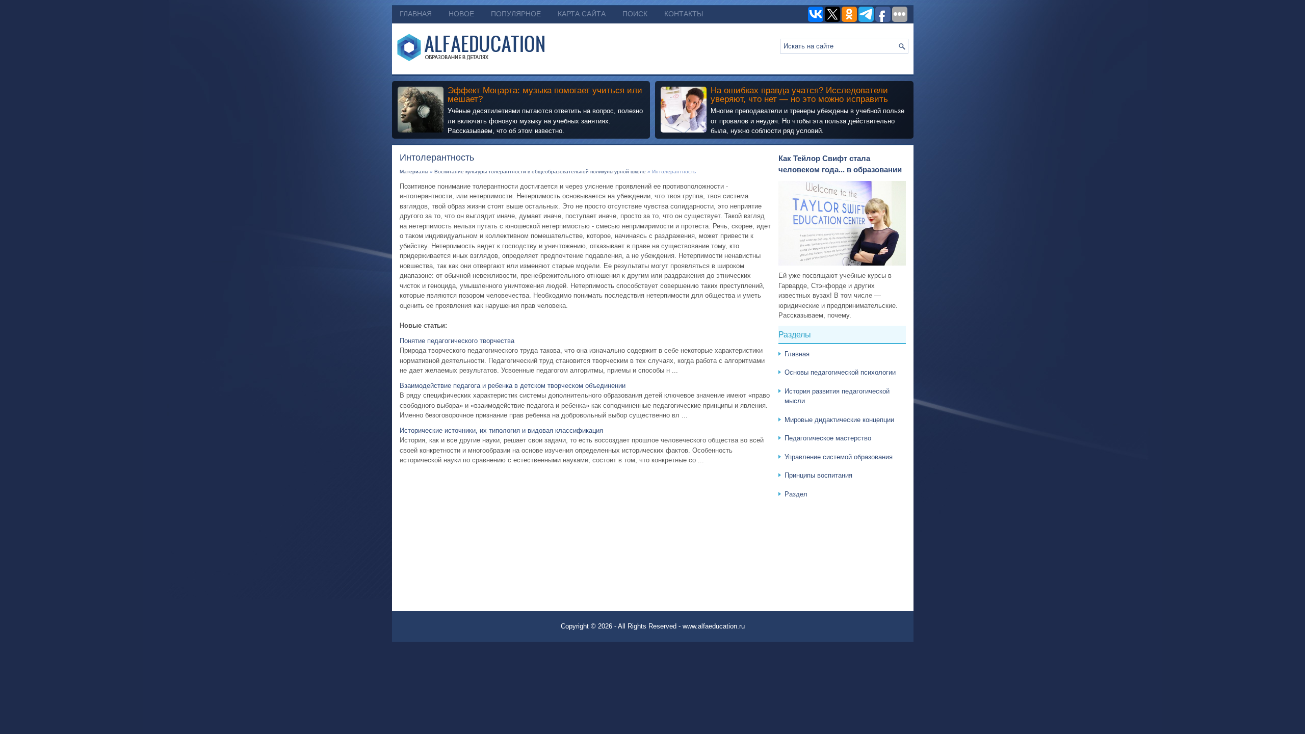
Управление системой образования (839, 457)
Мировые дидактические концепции (839, 420)
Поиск (634, 14)
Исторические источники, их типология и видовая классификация (501, 430)
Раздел (796, 494)
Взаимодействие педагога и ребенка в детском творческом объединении (512, 385)
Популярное (516, 14)
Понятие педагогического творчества (457, 341)
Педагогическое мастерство (828, 438)
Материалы (414, 171)
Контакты (683, 14)
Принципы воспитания (818, 475)
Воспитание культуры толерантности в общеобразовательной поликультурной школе (540, 171)
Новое (461, 14)
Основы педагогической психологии (840, 372)
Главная (416, 14)
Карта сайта (582, 14)
